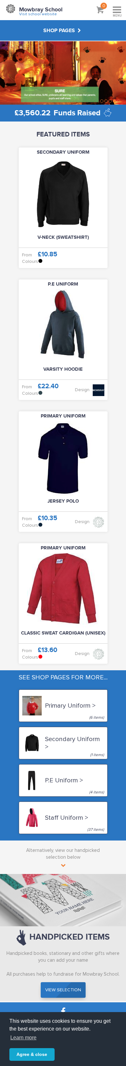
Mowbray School (41, 9)
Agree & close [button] (31, 1054)
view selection (63, 990)
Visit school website (38, 14)
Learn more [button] (23, 1037)
